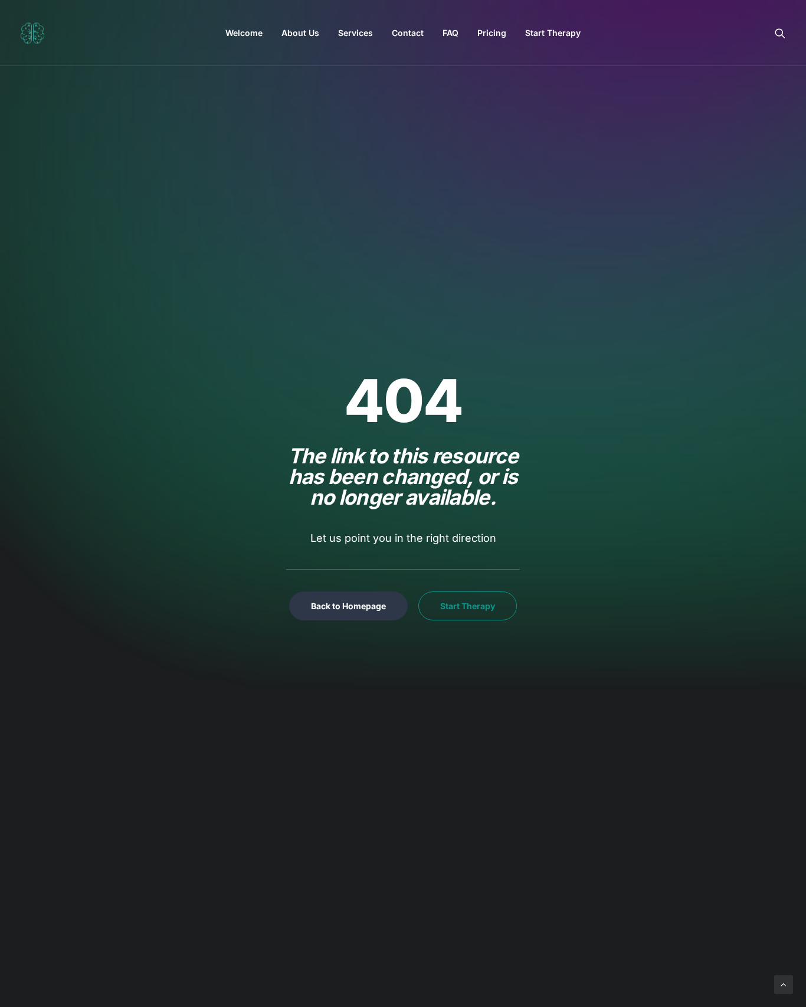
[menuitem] (244, 33)
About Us (300, 33)
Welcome (244, 33)
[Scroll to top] (783, 983)
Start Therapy (553, 33)
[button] (780, 33)
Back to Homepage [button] (348, 606)
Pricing (491, 33)
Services (355, 33)
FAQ (450, 33)
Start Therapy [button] (467, 606)
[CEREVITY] (32, 33)
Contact (408, 33)
